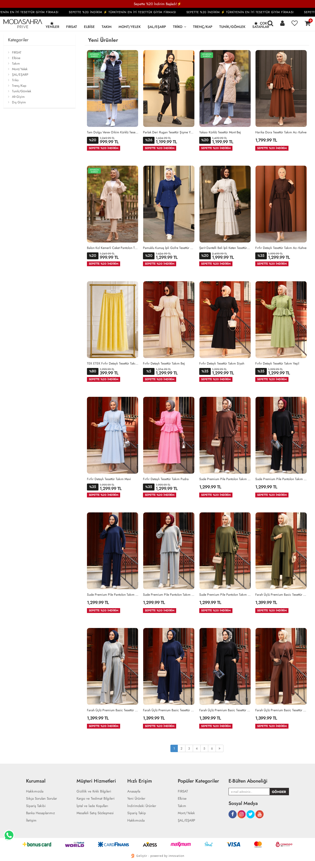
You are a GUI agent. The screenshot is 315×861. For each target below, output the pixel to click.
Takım (107, 26)
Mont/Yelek (130, 26)
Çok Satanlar (260, 25)
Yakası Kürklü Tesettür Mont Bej (220, 132)
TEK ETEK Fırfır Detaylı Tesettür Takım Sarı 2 (113, 363)
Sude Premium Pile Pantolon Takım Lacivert (113, 594)
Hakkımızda (34, 791)
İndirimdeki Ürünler (141, 806)
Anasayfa (133, 791)
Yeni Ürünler (136, 798)
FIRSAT (71, 26)
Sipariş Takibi (36, 806)
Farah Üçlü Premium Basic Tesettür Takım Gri (113, 710)
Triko (177, 26)
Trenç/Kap (202, 26)
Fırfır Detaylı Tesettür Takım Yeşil (277, 363)
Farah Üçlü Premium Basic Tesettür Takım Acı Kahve (281, 710)
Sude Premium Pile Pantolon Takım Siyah (281, 479)
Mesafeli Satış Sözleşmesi (95, 813)
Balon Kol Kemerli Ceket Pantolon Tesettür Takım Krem (113, 247)
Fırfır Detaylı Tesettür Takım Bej (164, 363)
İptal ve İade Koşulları (92, 806)
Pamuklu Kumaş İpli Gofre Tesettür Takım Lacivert (169, 247)
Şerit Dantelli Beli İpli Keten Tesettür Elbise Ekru (225, 247)
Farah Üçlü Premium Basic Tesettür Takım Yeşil (281, 594)
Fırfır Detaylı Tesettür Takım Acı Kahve (280, 247)
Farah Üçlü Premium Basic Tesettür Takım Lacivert (169, 710)
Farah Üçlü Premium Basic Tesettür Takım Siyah (225, 710)
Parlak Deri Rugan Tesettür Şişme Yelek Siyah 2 (169, 132)
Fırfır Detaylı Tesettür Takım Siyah (221, 363)
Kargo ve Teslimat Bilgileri (96, 798)
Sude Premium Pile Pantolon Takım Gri (169, 594)
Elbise (89, 26)
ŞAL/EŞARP (157, 26)
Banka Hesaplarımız (40, 813)
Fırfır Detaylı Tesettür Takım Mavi (109, 479)
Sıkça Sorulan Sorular (41, 798)
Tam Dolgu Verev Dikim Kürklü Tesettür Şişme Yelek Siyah (113, 132)
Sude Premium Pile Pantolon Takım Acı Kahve (225, 479)
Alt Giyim (18, 96)
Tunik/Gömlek (232, 26)
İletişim (31, 820)
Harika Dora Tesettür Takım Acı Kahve (280, 132)
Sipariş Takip (136, 813)
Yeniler (52, 26)
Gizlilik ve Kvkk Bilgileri (94, 791)
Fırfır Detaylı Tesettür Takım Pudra (166, 479)
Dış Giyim (19, 102)
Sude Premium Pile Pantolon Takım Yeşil (225, 594)
